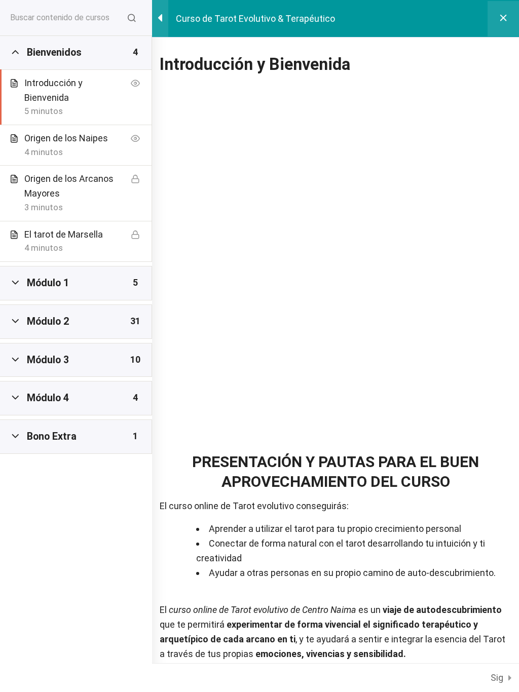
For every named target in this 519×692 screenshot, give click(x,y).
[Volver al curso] (503, 18)
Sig (497, 677)
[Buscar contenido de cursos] (132, 17)
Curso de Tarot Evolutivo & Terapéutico (255, 18)
